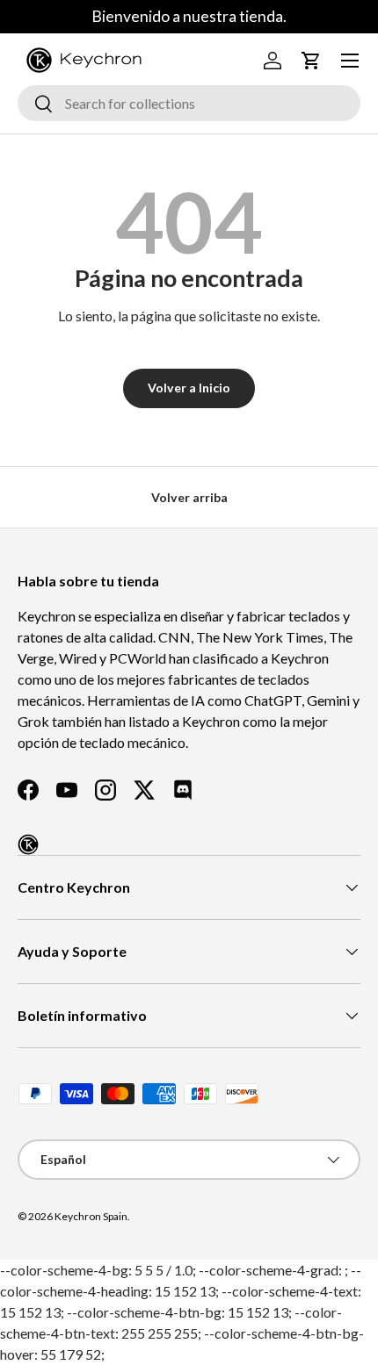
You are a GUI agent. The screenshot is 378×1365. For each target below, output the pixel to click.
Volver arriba (189, 497)
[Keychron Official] (28, 844)
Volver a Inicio (189, 387)
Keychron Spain (91, 1216)
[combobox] (189, 103)
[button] (311, 60)
